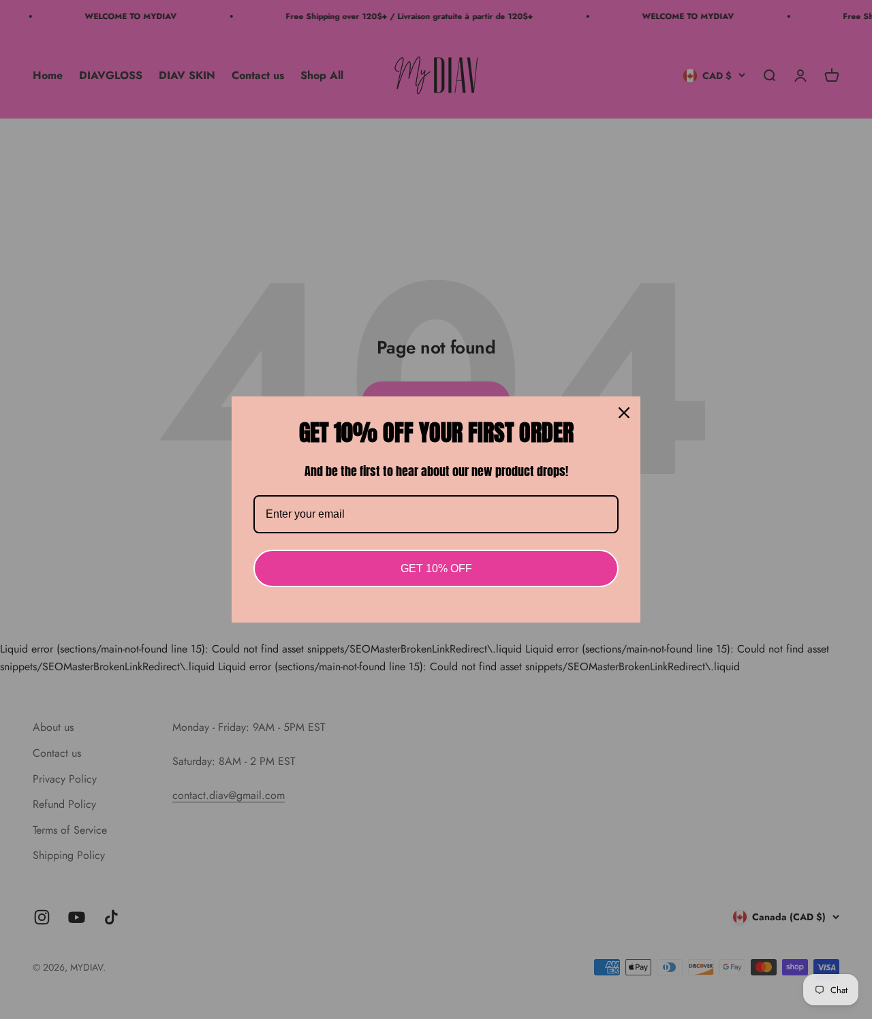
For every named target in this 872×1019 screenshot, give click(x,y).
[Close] (624, 412)
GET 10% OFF (436, 568)
